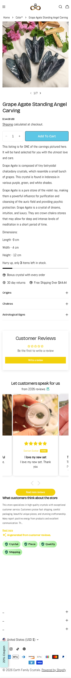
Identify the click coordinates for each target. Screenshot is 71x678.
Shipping (7, 124)
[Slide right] (40, 93)
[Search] (60, 6)
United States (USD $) (21, 639)
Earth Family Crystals (26, 670)
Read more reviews (35, 492)
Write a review (35, 360)
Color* (19, 17)
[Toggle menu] (3, 6)
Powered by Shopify (54, 670)
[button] (33, 483)
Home (6, 17)
